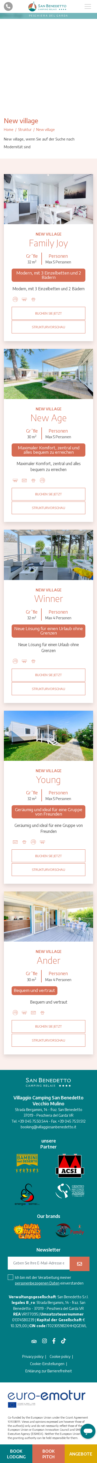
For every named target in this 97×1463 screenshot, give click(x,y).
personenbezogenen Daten (37, 1283)
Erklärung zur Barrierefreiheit (48, 1371)
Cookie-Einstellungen (47, 1364)
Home (8, 129)
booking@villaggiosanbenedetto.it (48, 1127)
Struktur (25, 129)
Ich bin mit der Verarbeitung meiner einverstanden (49, 1280)
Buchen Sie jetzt (48, 313)
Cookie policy (60, 1356)
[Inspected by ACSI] (70, 1166)
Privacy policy (32, 1356)
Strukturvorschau (48, 327)
